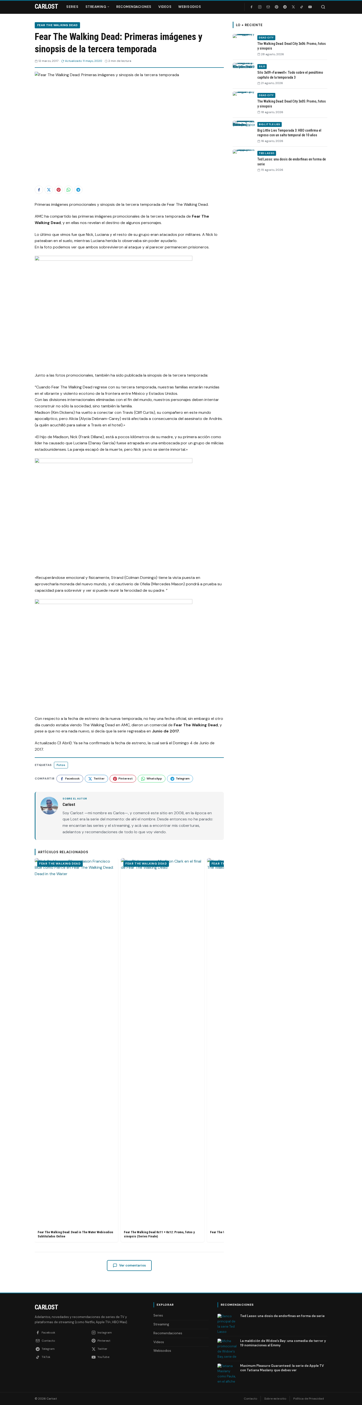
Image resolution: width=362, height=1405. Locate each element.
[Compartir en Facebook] (39, 190)
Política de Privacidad (308, 1399)
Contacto (250, 1399)
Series (72, 7)
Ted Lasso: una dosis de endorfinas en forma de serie (282, 1316)
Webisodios (189, 7)
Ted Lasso (267, 153)
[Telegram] (285, 7)
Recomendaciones (133, 7)
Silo (262, 66)
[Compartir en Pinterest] (58, 190)
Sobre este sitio (275, 1399)
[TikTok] (302, 7)
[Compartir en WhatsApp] (68, 190)
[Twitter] (293, 7)
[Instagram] (260, 7)
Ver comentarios (132, 1265)
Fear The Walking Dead (57, 25)
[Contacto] (268, 7)
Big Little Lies (269, 124)
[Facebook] (251, 7)
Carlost (46, 1307)
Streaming (95, 7)
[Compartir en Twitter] (49, 190)
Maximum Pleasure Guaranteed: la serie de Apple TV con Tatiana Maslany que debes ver (282, 1368)
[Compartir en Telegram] (78, 190)
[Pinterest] (276, 7)
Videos (164, 7)
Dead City (266, 37)
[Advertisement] (280, 252)
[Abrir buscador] (323, 7)
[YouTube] (310, 7)
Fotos (61, 765)
